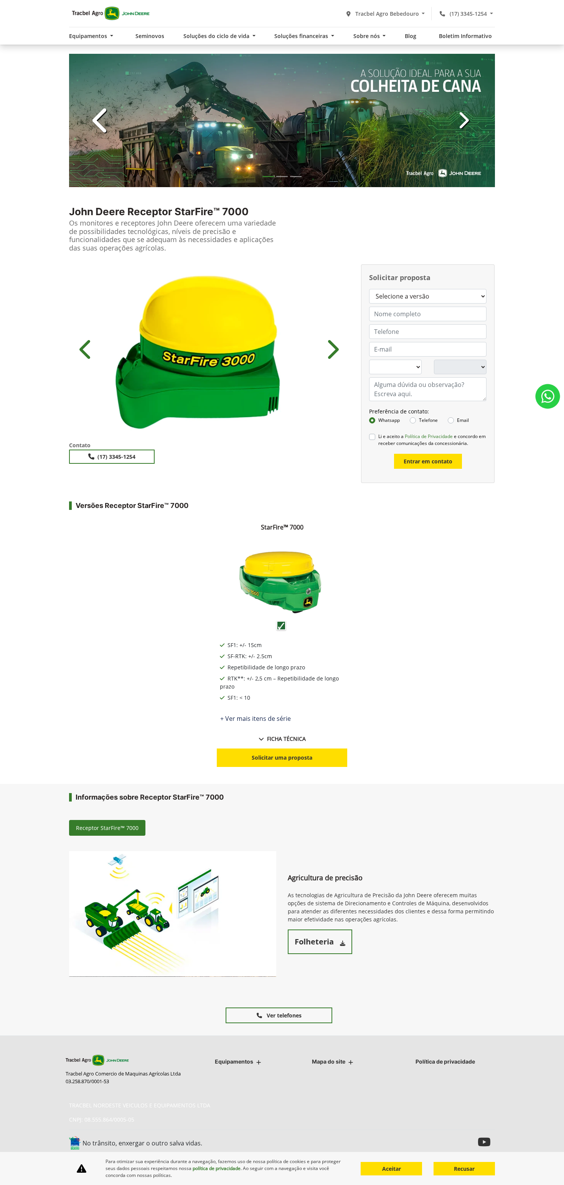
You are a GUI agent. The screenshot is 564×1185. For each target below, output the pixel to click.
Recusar (464, 1168)
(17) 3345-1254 (468, 13)
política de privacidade (217, 1168)
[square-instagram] (469, 1141)
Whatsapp (389, 420)
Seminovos (149, 36)
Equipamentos (234, 1061)
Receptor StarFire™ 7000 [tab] (107, 827)
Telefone (428, 420)
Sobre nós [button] (367, 36)
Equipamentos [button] (89, 36)
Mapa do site (328, 1061)
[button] (101, 120)
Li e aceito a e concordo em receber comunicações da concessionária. (432, 439)
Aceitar (391, 1168)
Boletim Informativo (465, 36)
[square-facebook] (451, 1141)
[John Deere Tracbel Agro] (110, 13)
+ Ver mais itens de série (255, 718)
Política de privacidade (445, 1061)
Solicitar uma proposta (282, 757)
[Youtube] (486, 1141)
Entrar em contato (428, 461)
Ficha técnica (286, 738)
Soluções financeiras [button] (302, 36)
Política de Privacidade (429, 436)
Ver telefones (283, 1015)
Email (463, 420)
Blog (410, 36)
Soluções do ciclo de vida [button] (217, 36)
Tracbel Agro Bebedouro (387, 13)
